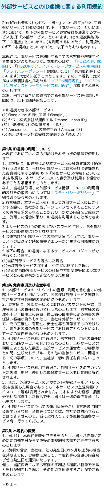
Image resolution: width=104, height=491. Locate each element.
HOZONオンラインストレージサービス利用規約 (57, 66)
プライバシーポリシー (24, 71)
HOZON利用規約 (65, 80)
